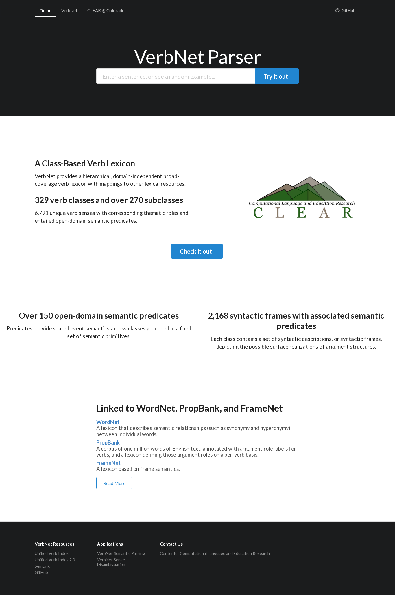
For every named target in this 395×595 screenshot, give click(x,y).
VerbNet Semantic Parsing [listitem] (121, 553)
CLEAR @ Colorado (106, 10)
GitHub (348, 10)
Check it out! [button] (197, 251)
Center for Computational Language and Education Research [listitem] (215, 553)
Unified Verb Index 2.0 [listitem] (55, 559)
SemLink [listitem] (42, 566)
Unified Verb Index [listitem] (52, 553)
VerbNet (69, 10)
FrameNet (108, 463)
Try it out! (277, 76)
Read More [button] (114, 483)
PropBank (108, 443)
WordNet (107, 422)
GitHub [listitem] (41, 572)
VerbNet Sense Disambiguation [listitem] (111, 562)
